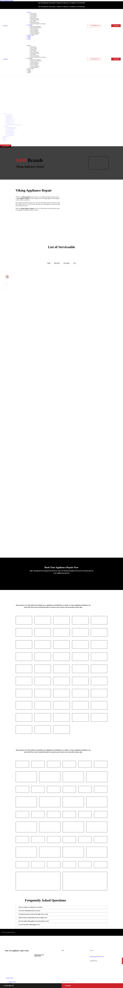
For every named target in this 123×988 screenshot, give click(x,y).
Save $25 (5, 146)
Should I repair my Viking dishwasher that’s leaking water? (33, 917)
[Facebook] (67, 966)
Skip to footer (10, 0)
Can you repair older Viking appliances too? (29, 924)
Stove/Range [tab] (66, 263)
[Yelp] (79, 966)
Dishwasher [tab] (57, 263)
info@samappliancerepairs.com (97, 956)
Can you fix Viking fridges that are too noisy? (29, 910)
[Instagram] (63, 966)
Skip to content (3, 0)
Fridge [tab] (48, 263)
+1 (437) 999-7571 (93, 960)
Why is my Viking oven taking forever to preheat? (31, 907)
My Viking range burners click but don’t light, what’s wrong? (33, 914)
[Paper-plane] (83, 966)
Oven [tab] (74, 263)
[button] (61, 907)
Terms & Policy (9, 978)
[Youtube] (71, 966)
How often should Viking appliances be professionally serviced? (34, 921)
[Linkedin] (75, 966)
